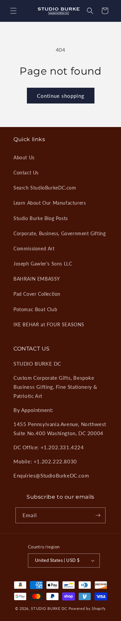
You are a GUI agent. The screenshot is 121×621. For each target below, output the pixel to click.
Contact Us (26, 172)
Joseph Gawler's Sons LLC (42, 263)
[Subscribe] (97, 515)
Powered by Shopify (87, 608)
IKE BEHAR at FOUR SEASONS (48, 324)
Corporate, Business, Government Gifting (59, 233)
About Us (24, 157)
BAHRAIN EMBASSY (36, 279)
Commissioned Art (34, 248)
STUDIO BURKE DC (49, 608)
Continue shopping (60, 96)
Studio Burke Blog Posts (40, 218)
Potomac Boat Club (35, 309)
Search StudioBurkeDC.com (44, 188)
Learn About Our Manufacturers (49, 203)
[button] (13, 10)
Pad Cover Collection (37, 294)
